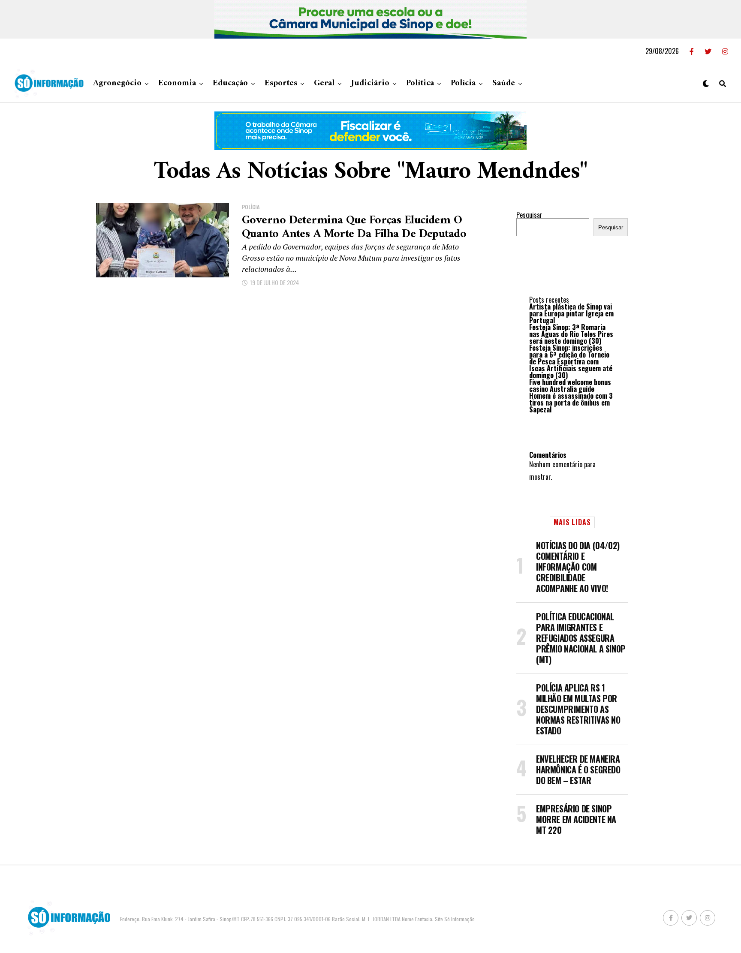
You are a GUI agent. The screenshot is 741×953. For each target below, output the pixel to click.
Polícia (463, 83)
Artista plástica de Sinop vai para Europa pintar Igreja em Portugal (571, 313)
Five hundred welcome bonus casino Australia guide (570, 385)
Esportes (281, 83)
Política (420, 83)
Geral (324, 83)
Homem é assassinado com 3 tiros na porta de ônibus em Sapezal (571, 403)
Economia (177, 83)
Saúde (503, 83)
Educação (230, 83)
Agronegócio (117, 83)
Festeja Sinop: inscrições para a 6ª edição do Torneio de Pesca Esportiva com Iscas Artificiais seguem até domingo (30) (570, 361)
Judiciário (370, 83)
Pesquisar (529, 215)
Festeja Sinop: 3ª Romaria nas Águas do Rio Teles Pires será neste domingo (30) (571, 334)
